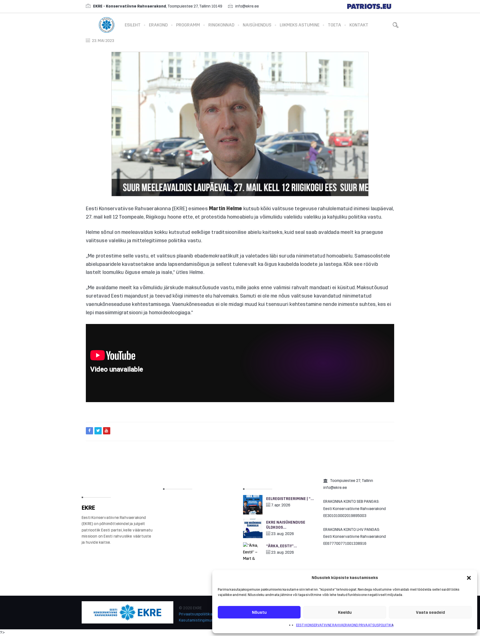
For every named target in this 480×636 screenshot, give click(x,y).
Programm (188, 25)
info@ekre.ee (247, 6)
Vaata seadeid (430, 612)
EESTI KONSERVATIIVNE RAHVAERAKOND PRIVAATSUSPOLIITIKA (345, 625)
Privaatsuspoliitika (195, 614)
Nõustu (259, 612)
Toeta (334, 25)
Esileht (133, 25)
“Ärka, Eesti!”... (281, 546)
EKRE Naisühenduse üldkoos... (285, 525)
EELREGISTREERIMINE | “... (290, 498)
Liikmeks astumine (299, 25)
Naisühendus (257, 25)
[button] (469, 578)
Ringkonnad (221, 25)
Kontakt (358, 25)
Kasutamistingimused (198, 620)
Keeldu (345, 612)
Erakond (158, 25)
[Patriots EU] (369, 6)
